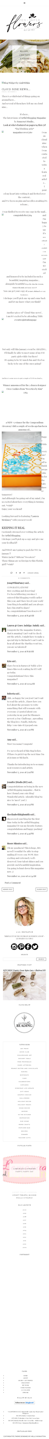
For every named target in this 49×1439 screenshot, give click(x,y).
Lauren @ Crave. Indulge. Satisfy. (23, 625)
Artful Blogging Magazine (33, 117)
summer (24, 1134)
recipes (24, 1131)
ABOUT (25, 1378)
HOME (25, 1376)
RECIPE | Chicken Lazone (24, 55)
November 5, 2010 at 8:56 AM (20, 651)
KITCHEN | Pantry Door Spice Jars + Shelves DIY (24, 970)
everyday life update (24, 1088)
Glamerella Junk (18, 288)
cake (24, 1078)
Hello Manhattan (38, 1436)
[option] (24, 56)
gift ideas (24, 1091)
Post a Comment (13, 882)
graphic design (24, 1095)
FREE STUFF (25, 1383)
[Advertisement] (24, 1318)
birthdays (24, 1075)
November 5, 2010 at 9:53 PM (20, 804)
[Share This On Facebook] (15, 572)
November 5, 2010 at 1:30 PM (20, 729)
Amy (9, 739)
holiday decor (24, 1101)
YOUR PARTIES (26, 1388)
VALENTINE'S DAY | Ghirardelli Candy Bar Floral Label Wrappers (25, 1412)
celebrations (24, 1081)
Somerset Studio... (26, 121)
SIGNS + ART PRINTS (25, 1380)
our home (24, 1121)
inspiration (24, 1118)
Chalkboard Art (24, 1055)
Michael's (37, 291)
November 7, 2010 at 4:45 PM (20, 833)
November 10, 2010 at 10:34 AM (21, 876)
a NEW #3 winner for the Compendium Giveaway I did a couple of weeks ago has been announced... (24, 426)
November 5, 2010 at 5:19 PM (20, 772)
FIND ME (25, 1392)
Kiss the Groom (37, 284)
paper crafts (24, 1124)
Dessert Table (24, 1058)
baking (24, 1072)
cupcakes (24, 1085)
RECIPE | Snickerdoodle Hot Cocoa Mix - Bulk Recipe (25, 1420)
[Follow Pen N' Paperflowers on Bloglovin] (24, 1404)
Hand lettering (24, 1065)
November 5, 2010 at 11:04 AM (21, 683)
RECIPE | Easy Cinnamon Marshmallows (26, 1423)
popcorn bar (24, 1128)
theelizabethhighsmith (18, 814)
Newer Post (7, 889)
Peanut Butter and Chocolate (24, 1068)
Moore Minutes (14, 843)
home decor (24, 1108)
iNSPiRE (24, 1111)
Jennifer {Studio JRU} (17, 782)
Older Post (41, 889)
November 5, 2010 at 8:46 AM (20, 615)
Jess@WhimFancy (15, 583)
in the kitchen (24, 1114)
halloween (24, 1098)
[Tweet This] (19, 572)
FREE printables (24, 1062)
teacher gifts (24, 1138)
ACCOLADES (25, 1390)
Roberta (11, 693)
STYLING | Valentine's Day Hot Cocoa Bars (25, 1418)
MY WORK (25, 1385)
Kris (9, 661)
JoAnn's (30, 291)
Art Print (24, 1048)
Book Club (24, 1052)
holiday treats (24, 1105)
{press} (36, 573)
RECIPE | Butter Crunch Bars (25, 1416)
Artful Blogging (12, 535)
